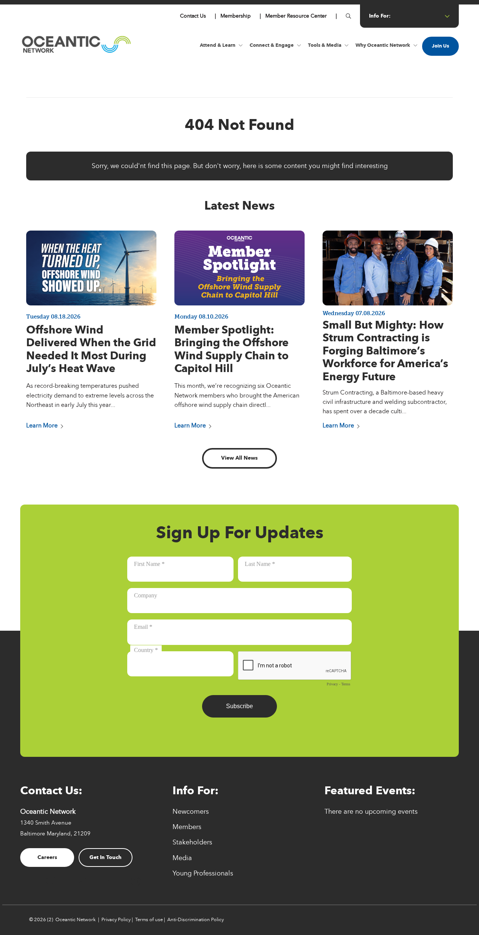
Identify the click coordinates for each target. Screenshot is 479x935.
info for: (380, 16)
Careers (47, 857)
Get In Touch (105, 857)
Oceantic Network (75, 920)
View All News (239, 458)
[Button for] (348, 16)
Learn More (42, 425)
